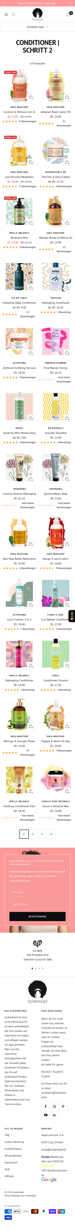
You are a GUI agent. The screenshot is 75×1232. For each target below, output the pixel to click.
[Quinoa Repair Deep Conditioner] (56, 467)
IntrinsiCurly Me (55, 172)
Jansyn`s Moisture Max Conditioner (55, 806)
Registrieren (37, 916)
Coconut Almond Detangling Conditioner (19, 493)
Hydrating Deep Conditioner (19, 302)
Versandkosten (13, 1155)
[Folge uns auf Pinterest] (63, 1106)
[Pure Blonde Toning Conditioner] (56, 341)
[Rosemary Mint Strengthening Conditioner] (19, 211)
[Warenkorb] (68, 14)
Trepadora (19, 489)
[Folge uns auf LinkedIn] (54, 1115)
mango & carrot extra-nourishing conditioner (55, 558)
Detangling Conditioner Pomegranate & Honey (19, 680)
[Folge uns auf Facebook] (45, 1106)
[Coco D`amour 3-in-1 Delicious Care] (19, 593)
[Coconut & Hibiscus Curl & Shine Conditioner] (19, 86)
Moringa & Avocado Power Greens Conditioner (19, 741)
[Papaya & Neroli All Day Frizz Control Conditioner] (56, 715)
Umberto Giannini (55, 363)
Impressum (11, 1162)
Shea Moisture (19, 107)
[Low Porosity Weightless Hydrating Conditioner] (19, 151)
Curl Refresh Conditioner (55, 619)
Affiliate (9, 1176)
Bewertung (52, 1156)
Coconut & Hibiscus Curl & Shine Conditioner (19, 112)
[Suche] (13, 14)
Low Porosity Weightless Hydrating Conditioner (19, 177)
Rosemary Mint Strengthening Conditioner (19, 237)
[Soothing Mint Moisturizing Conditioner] (19, 407)
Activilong (19, 363)
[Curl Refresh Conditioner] (56, 593)
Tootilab (55, 298)
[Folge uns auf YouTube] (45, 1115)
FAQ (7, 1135)
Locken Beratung (14, 1142)
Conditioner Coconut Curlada (55, 680)
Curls (55, 675)
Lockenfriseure (13, 1148)
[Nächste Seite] (51, 834)
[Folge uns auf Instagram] (54, 1106)
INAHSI (19, 428)
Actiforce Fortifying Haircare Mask (19, 368)
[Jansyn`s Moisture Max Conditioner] (56, 780)
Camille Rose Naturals (56, 801)
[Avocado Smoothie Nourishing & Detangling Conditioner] (56, 407)
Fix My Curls (19, 298)
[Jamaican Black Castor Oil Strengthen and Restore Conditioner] (56, 86)
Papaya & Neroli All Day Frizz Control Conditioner (56, 741)
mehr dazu (50, 3)
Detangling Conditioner (56, 302)
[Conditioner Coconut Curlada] (56, 654)
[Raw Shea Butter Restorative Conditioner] (19, 532)
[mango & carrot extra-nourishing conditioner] (56, 532)
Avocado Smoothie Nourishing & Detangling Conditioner (56, 433)
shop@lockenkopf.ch (53, 1149)
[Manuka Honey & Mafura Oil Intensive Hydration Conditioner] (56, 211)
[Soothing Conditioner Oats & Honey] (19, 780)
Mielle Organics (19, 233)
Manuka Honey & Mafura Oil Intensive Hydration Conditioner (55, 237)
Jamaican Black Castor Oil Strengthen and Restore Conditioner (56, 112)
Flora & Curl (56, 614)
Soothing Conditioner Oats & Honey (19, 806)
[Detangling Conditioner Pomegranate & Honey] (19, 654)
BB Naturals (55, 428)
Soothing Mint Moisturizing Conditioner (19, 433)
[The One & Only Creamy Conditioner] (56, 151)
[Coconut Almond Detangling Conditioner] (19, 467)
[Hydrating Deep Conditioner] (19, 276)
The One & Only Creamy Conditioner (56, 177)
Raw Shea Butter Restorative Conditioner (19, 558)
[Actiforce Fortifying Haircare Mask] (19, 341)
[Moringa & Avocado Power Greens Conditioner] (19, 715)
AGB (7, 1169)
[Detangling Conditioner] (56, 276)
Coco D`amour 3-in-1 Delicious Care (19, 619)
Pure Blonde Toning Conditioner (55, 368)
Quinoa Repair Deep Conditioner (56, 493)
